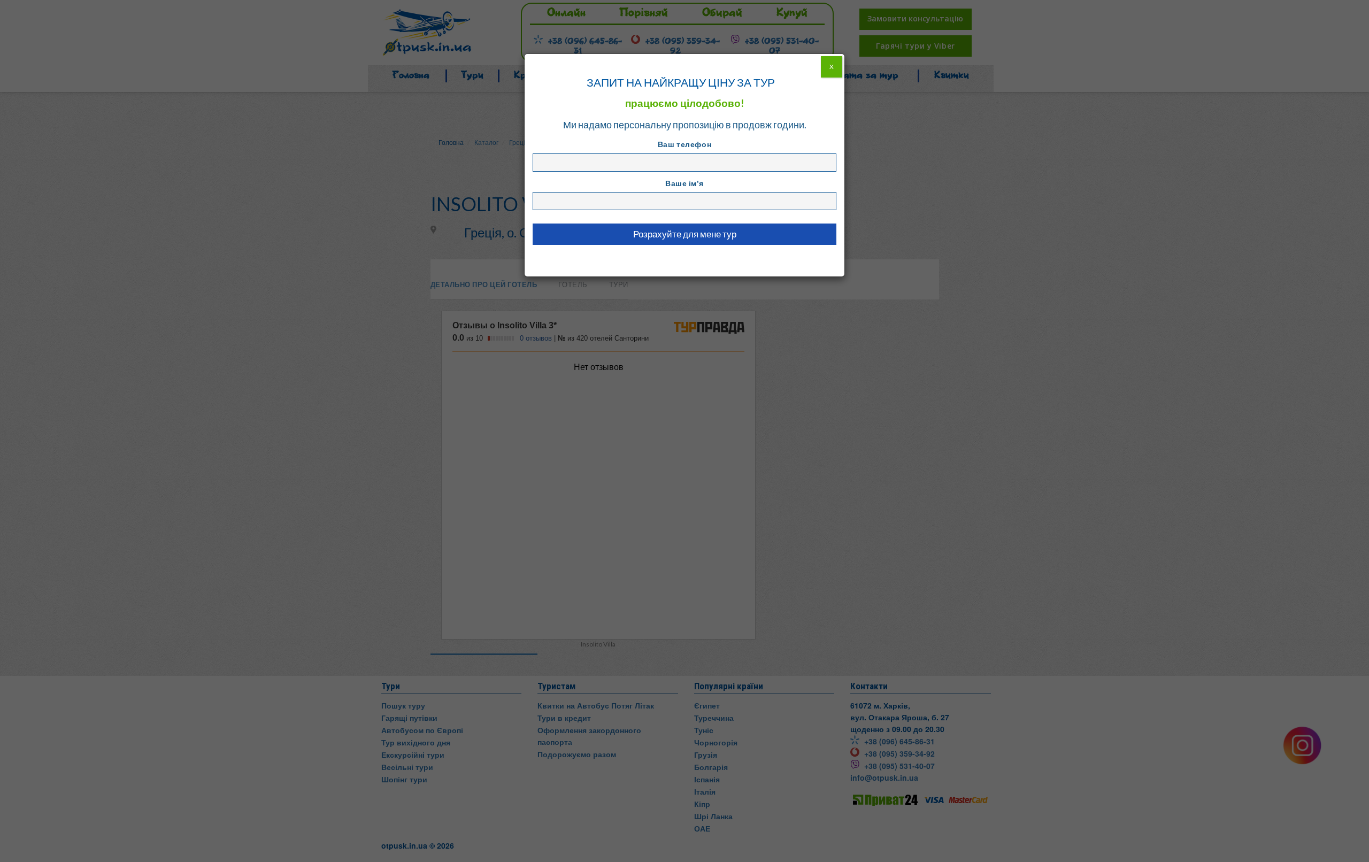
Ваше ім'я (684, 183)
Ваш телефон (684, 144)
